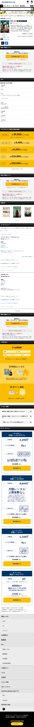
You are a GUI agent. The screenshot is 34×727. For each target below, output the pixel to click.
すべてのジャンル (12, 15)
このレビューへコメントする (6, 270)
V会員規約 (7, 607)
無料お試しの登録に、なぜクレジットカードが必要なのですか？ (15, 417)
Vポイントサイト (5, 687)
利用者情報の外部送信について (17, 611)
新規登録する (17, 468)
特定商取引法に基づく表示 (6, 611)
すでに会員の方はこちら (23, 59)
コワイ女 (17, 220)
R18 (32, 5)
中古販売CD (16, 5)
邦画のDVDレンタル (21, 15)
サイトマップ (26, 611)
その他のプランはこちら (11, 59)
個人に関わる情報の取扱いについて (20, 609)
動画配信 (23, 5)
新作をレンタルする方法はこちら (9, 67)
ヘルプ (3, 672)
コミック (10, 5)
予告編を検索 (6, 39)
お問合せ (3, 677)
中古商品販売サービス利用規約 (7, 609)
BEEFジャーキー (4, 247)
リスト (28, 3)
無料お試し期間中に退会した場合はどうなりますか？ (13, 411)
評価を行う (5, 34)
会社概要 (3, 607)
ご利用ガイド (4, 668)
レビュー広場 (4, 682)
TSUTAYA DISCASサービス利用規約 (16, 607)
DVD (1, 5)
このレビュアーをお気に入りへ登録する (8, 266)
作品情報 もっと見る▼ (27, 33)
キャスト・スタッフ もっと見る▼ (25, 36)
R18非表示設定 (7, 663)
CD (5, 5)
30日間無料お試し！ (16, 56)
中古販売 (5, 658)
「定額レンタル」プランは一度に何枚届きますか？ (13, 422)
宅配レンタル (6, 649)
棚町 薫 (2, 284)
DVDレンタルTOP (4, 15)
